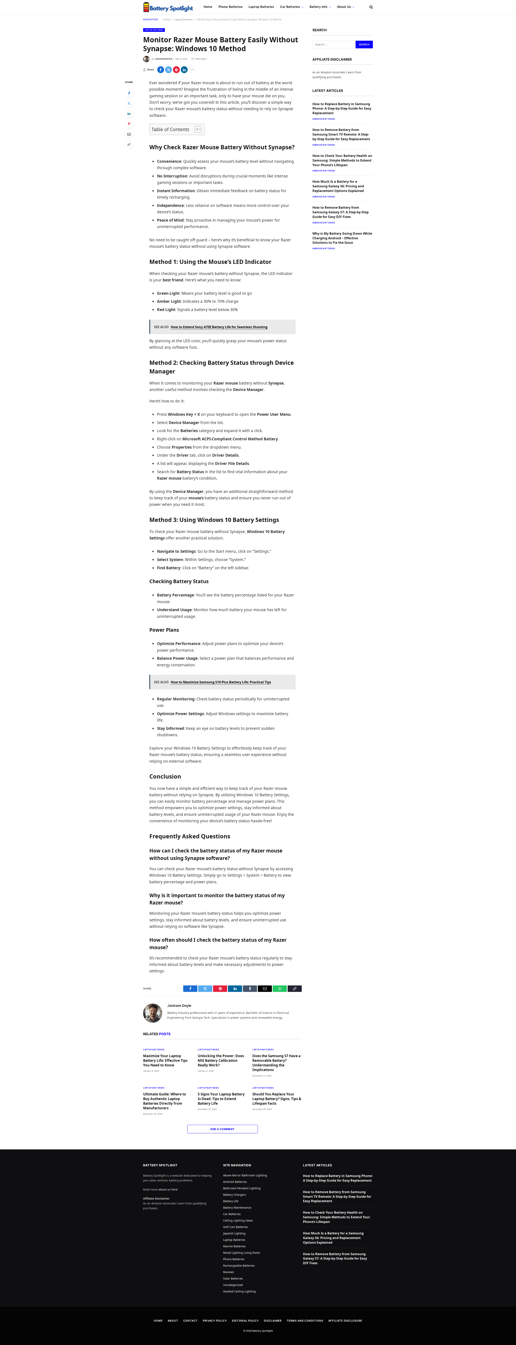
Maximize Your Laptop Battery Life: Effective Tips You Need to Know (165, 1060)
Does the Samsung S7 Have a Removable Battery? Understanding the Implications (276, 1063)
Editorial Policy (245, 1320)
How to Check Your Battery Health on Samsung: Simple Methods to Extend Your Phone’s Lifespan (342, 160)
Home (208, 7)
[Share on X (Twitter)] (168, 69)
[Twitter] (129, 103)
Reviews (228, 1272)
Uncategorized (233, 1285)
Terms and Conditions (305, 1320)
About (173, 1320)
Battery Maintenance (237, 1207)
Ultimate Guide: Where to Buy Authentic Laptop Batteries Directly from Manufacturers (164, 1101)
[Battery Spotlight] (168, 7)
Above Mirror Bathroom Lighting (245, 1175)
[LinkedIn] (129, 114)
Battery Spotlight (262, 1331)
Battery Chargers (234, 1195)
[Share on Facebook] (160, 69)
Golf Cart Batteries (235, 1227)
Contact (190, 1320)
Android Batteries (323, 119)
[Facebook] (129, 93)
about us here (168, 1189)
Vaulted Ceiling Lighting (239, 1291)
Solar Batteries (233, 1278)
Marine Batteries (234, 1246)
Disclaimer (273, 1320)
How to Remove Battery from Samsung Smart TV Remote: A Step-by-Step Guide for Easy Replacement (341, 134)
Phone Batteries (230, 7)
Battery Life (230, 1201)
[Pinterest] (129, 124)
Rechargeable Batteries (239, 1265)
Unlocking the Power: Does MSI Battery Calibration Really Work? (221, 1060)
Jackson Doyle (163, 59)
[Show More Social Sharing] (192, 69)
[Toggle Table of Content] (195, 129)
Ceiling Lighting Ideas (238, 1220)
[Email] (129, 134)
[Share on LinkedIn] (184, 69)
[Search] (371, 6)
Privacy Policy (215, 1320)
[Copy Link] (129, 144)
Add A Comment (222, 1129)
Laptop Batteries (261, 7)
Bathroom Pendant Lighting (242, 1188)
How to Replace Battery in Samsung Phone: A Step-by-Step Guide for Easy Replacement (341, 108)
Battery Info (319, 7)
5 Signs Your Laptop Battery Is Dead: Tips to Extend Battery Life (221, 1099)
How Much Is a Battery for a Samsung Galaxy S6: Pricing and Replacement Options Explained (338, 186)
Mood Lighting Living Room (241, 1253)
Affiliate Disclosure (345, 1320)
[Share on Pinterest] (176, 69)
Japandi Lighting (234, 1233)
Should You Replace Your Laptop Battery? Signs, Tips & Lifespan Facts (276, 1099)
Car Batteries (290, 7)
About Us (344, 7)
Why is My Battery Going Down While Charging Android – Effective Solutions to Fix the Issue (342, 238)
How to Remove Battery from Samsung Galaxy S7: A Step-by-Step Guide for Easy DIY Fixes (340, 212)
